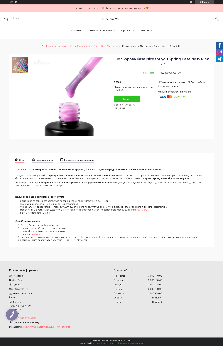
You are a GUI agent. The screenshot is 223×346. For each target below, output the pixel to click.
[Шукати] (6, 19)
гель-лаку (142, 209)
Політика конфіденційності (130, 343)
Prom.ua (128, 340)
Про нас (126, 30)
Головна (76, 30)
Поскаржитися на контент (103, 343)
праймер (36, 234)
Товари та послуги (100, 30)
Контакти (146, 30)
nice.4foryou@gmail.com (22, 317)
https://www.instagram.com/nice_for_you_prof (45, 326)
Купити (127, 99)
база (30, 169)
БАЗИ (71, 46)
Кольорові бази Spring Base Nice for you (98, 46)
